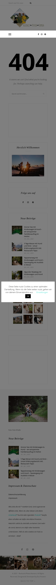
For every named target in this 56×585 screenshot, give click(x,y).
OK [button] (28, 296)
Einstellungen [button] (42, 292)
